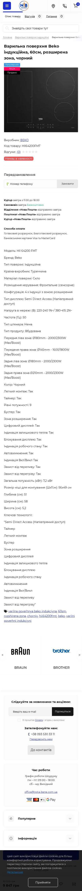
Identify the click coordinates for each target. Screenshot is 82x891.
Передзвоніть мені (41, 739)
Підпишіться (62, 711)
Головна (7, 37)
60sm (62, 611)
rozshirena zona (15, 616)
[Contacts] (64, 5)
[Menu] (7, 6)
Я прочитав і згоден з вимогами (43, 720)
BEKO (24, 140)
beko (61, 616)
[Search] (7, 28)
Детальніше (15, 872)
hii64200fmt (48, 616)
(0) (19, 151)
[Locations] (53, 5)
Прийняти (43, 882)
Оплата (39, 720)
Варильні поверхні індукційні (32, 37)
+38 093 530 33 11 (43, 734)
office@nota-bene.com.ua (41, 791)
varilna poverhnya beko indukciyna (32, 611)
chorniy (32, 616)
